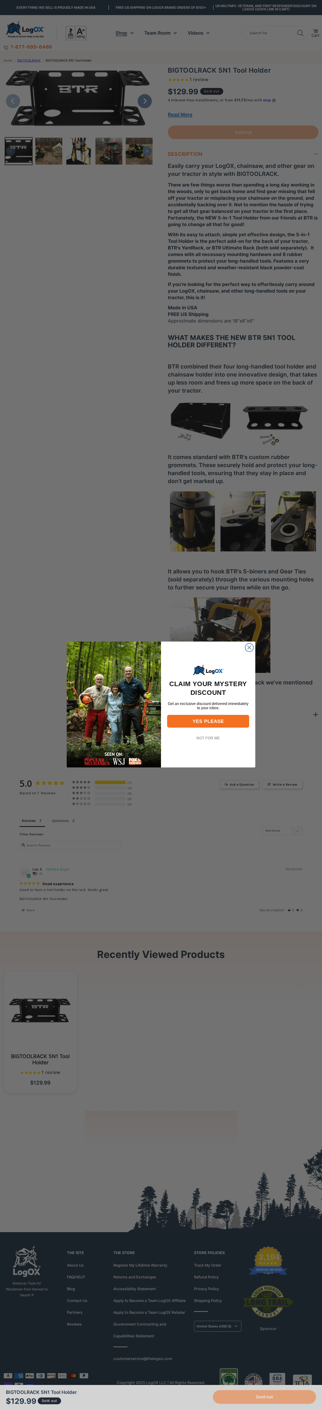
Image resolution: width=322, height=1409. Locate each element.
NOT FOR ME (208, 738)
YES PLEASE (208, 721)
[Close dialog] (249, 647)
